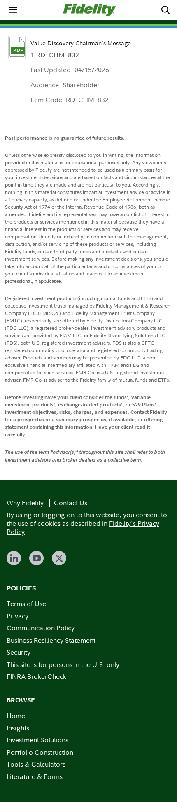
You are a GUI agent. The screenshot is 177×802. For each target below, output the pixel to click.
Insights (18, 727)
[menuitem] (13, 10)
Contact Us (70, 502)
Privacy (17, 615)
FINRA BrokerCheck (36, 676)
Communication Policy (41, 627)
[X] (59, 558)
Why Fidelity (25, 502)
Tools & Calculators (36, 764)
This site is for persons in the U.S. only (63, 664)
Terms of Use (26, 603)
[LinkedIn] (14, 558)
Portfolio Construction (40, 752)
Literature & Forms (35, 776)
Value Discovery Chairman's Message (80, 43)
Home (16, 715)
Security (18, 652)
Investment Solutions (37, 739)
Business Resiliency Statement (51, 640)
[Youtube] (36, 558)
